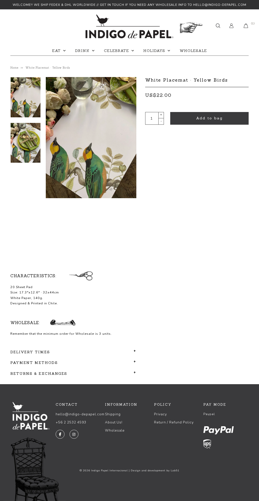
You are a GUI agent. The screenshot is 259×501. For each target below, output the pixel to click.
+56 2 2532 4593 (71, 422)
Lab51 (175, 470)
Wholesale (193, 50)
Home (14, 67)
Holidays (154, 50)
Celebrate (116, 50)
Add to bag (209, 118)
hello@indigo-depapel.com (80, 414)
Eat (56, 50)
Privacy (160, 414)
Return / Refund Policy (174, 422)
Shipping (113, 414)
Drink (82, 50)
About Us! (113, 422)
